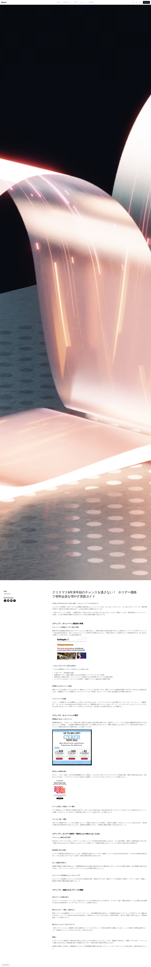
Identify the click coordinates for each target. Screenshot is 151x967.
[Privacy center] (133, 2)
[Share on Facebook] (11, 600)
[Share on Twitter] (5, 600)
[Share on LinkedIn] (8, 600)
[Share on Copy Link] (14, 600)
